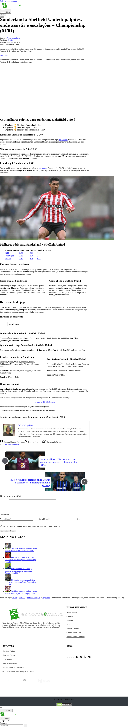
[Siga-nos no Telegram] (90, 652)
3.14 (38, 253)
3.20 (31, 253)
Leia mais (4, 55)
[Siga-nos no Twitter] (68, 652)
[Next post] (84, 481)
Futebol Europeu (33, 598)
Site (78, 519)
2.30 (21, 253)
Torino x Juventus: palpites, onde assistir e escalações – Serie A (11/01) (21, 549)
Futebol (22, 598)
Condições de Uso (73, 632)
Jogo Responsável (9, 663)
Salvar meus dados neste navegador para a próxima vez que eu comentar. (31, 526)
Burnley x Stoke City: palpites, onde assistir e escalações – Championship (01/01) (58, 462)
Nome (2, 519)
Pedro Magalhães (12, 444)
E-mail (41, 519)
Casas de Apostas (9, 655)
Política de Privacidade (75, 636)
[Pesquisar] (25, 725)
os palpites (63, 140)
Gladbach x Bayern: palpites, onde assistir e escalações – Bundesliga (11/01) (20, 559)
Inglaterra (46, 598)
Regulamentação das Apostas (13, 667)
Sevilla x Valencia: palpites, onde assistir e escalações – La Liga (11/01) (21, 592)
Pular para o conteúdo (8, 1)
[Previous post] (5, 461)
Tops (68, 624)
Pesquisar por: (5, 723)
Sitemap (69, 620)
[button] (1, 708)
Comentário (4, 515)
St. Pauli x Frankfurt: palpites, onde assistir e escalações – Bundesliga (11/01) (20, 582)
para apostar (43, 168)
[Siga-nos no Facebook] (79, 652)
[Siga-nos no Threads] (84, 652)
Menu (3, 15)
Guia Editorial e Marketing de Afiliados (18, 671)
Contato (69, 616)
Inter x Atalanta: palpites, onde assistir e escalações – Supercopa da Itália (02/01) (30, 482)
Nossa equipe (71, 612)
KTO (7, 253)
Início (14, 598)
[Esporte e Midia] (15, 8)
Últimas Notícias (72, 628)
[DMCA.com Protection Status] (64, 704)
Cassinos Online (8, 651)
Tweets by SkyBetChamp (45, 402)
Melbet (8, 258)
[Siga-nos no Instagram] (74, 652)
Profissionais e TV (9, 659)
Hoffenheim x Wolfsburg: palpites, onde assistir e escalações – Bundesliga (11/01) (19, 571)
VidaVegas (9, 256)
